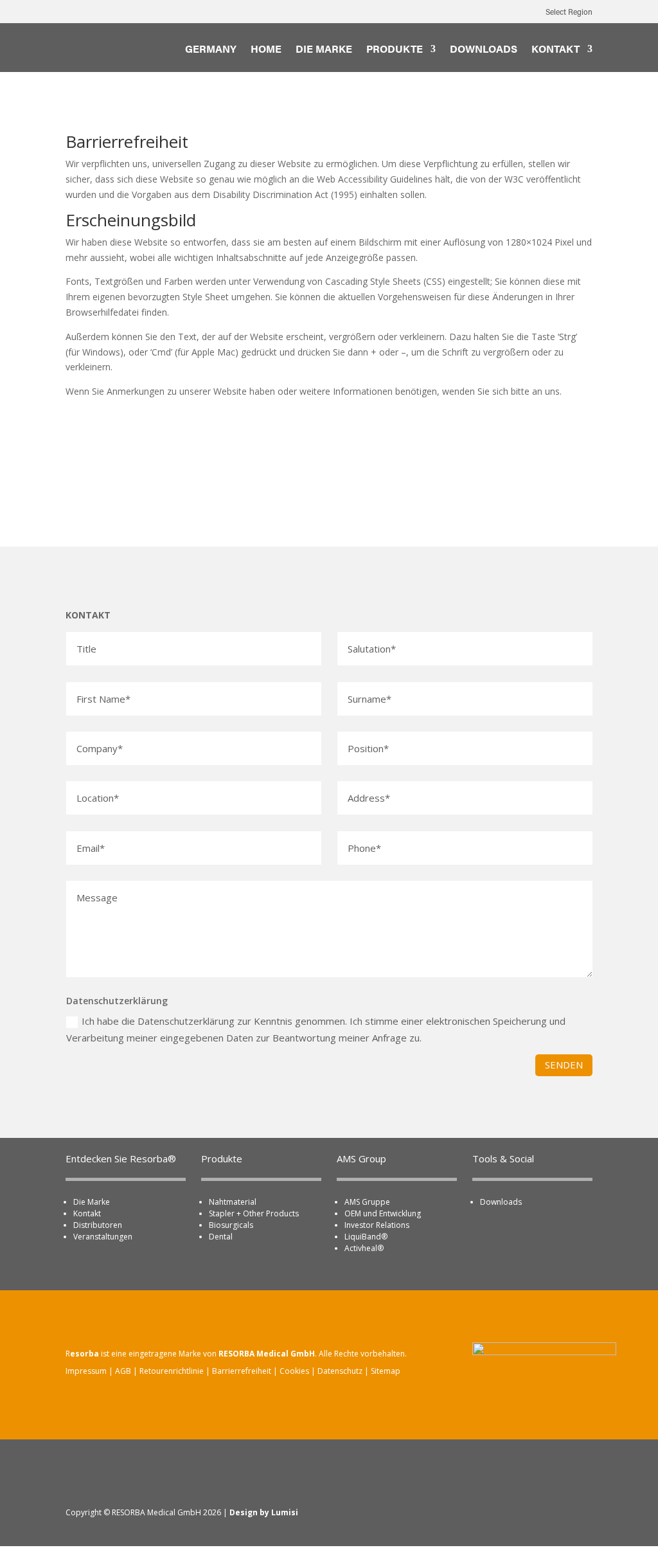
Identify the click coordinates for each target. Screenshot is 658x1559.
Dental (221, 1236)
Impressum (86, 1370)
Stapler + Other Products (254, 1213)
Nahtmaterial (232, 1201)
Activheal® (364, 1248)
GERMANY (210, 50)
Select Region (569, 13)
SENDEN (564, 1064)
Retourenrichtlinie (171, 1370)
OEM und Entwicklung (382, 1213)
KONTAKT (555, 50)
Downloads (501, 1201)
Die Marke (91, 1201)
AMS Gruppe (367, 1201)
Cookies (294, 1370)
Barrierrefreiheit (241, 1370)
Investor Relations (376, 1225)
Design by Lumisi (263, 1512)
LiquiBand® (365, 1236)
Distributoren (97, 1225)
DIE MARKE (324, 50)
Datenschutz (339, 1370)
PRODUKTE (394, 50)
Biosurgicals (231, 1225)
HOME (266, 50)
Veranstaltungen (102, 1236)
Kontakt (87, 1213)
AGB (123, 1370)
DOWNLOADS (483, 50)
